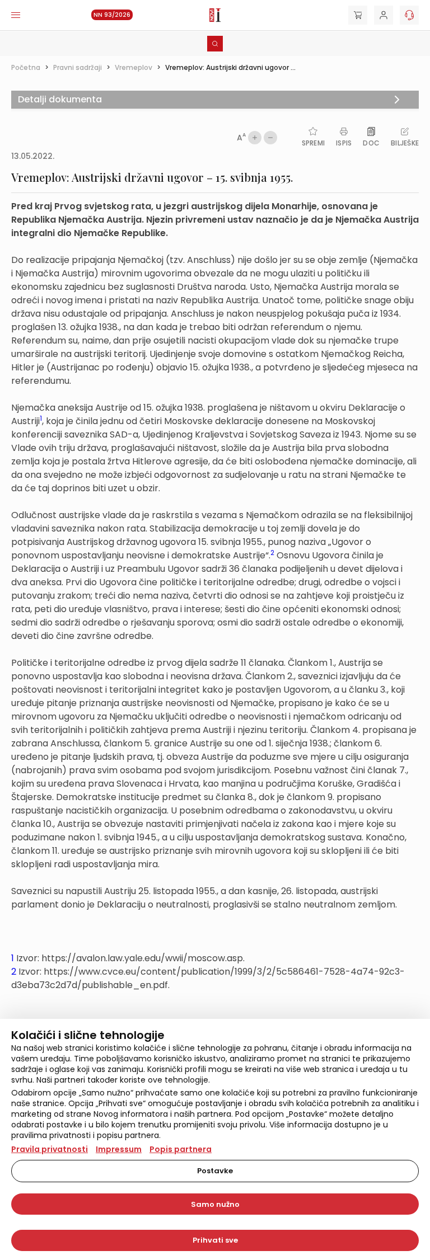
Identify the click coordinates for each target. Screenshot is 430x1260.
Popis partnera (180, 1149)
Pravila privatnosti (49, 1149)
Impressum (119, 1149)
